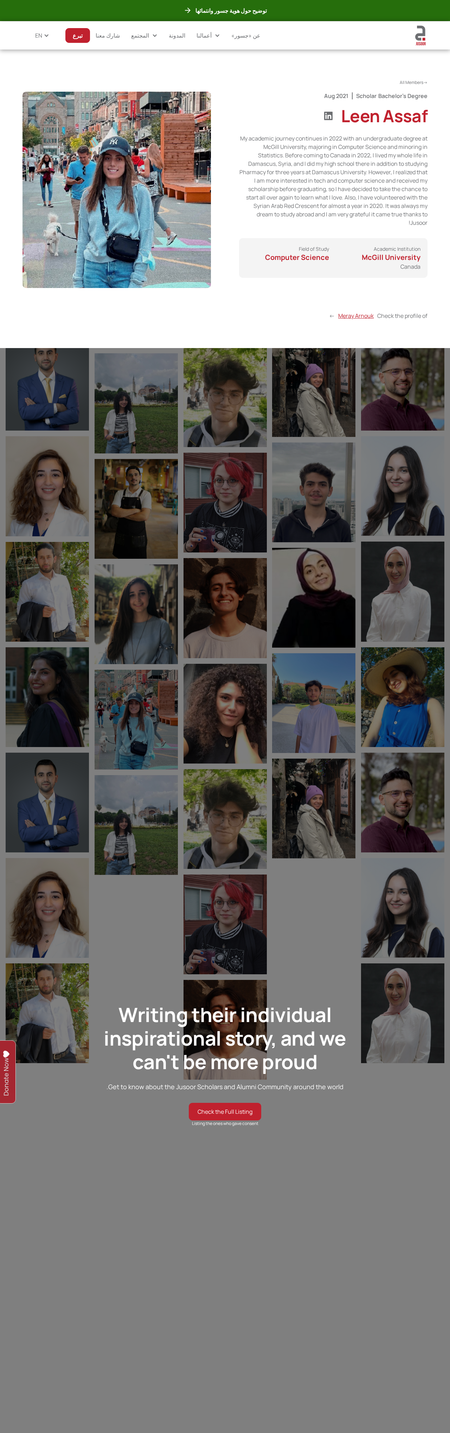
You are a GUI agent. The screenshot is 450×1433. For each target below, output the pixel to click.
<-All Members (414, 82)
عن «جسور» (246, 35)
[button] (208, 35)
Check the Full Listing (225, 1111)
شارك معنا (108, 35)
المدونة (177, 35)
